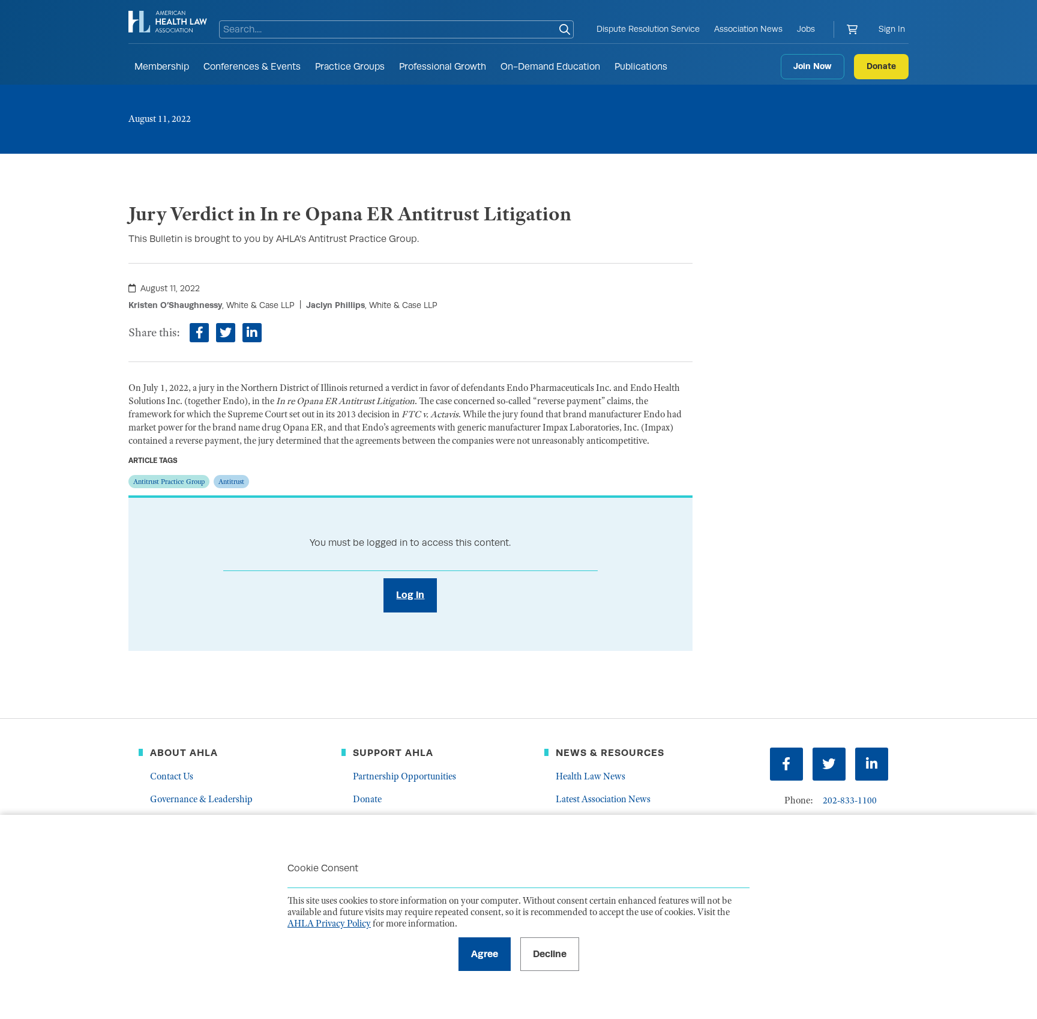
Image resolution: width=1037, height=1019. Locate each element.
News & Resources (610, 752)
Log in (410, 594)
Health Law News (590, 776)
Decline (550, 954)
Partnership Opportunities (404, 776)
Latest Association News (603, 799)
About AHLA (184, 752)
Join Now (812, 66)
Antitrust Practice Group (169, 481)
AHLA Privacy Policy (329, 924)
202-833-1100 (850, 800)
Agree (484, 954)
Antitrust (231, 481)
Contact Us (171, 776)
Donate (881, 66)
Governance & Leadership (201, 799)
